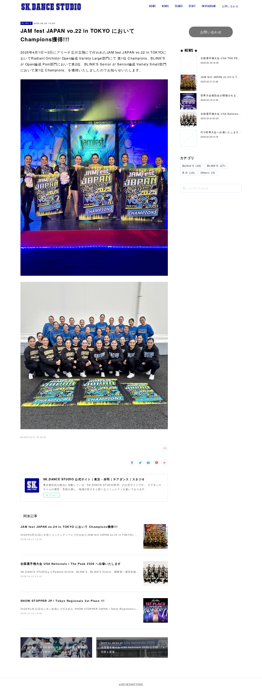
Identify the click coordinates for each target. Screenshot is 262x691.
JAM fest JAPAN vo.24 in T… (220, 77)
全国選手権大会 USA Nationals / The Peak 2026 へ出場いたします (70, 563)
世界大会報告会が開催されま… (220, 95)
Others (208, 172)
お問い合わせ (230, 6)
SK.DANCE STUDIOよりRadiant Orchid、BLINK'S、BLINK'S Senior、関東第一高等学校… (79, 572)
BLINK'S (26, 23)
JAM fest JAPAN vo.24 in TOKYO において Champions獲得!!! (69, 526)
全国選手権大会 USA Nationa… (221, 114)
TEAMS (179, 6)
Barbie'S (191, 165)
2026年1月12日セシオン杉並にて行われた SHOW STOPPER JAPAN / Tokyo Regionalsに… (79, 609)
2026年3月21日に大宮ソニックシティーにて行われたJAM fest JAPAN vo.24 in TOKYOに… (78, 534)
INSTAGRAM (209, 6)
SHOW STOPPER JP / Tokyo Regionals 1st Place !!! (62, 600)
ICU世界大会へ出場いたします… (221, 132)
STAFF (192, 6)
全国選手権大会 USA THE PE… (221, 58)
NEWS (165, 6)
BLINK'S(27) (27, 437)
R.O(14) (41, 437)
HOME (152, 6)
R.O (188, 172)
